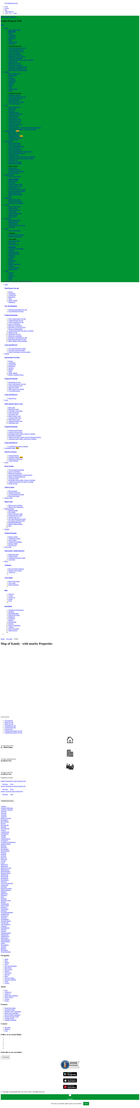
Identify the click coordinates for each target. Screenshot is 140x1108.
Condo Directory (13, 139)
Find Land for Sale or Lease (14, 404)
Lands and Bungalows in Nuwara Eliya (20, 151)
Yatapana (3, 946)
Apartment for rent (10, 727)
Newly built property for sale (17, 48)
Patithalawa (4, 893)
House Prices (12, 398)
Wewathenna (5, 945)
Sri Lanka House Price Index (17, 189)
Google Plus (19, 281)
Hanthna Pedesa (5, 844)
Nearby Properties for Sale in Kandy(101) (13, 781)
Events (10, 278)
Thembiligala (5, 919)
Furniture (11, 250)
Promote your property (15, 236)
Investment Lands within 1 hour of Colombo (21, 157)
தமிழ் (15, 13)
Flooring (11, 262)
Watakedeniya (5, 936)
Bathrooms (11, 255)
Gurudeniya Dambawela (8, 842)
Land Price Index (10, 1010)
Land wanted (12, 211)
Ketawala (3, 857)
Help (6, 10)
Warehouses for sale (14, 63)
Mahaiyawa (4, 864)
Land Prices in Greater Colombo (18, 446)
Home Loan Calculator (15, 201)
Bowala (3, 823)
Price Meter (11, 182)
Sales (2, 17)
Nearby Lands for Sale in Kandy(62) (12, 791)
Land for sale (8, 729)
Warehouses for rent (14, 95)
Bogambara (4, 820)
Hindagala (4, 847)
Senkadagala (4, 909)
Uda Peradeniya (5, 924)
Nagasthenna (5, 880)
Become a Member (10, 980)
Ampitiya (3, 806)
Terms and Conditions (11, 995)
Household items (13, 252)
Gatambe (3, 835)
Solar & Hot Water (14, 254)
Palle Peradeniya (6, 890)
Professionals (12, 261)
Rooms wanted (12, 215)
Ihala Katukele (5, 851)
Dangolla (3, 827)
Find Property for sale (12, 288)
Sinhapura (4, 910)
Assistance (8, 565)
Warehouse (11, 43)
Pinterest (25, 281)
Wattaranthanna (5, 940)
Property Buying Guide (15, 184)
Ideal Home (12, 247)
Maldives (7, 1029)
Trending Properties (14, 169)
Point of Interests (13, 244)
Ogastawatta (4, 885)
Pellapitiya (4, 895)
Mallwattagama (5, 871)
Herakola (3, 845)
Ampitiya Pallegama (7, 808)
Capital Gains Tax (13, 188)
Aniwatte (3, 813)
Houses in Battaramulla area (16, 153)
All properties (9, 720)
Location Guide (9, 1018)
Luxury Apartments (14, 53)
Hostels (10, 85)
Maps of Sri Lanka (14, 241)
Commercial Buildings (15, 213)
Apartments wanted (14, 210)
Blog (9, 196)
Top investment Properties (16, 146)
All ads (7, 983)
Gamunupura (5, 833)
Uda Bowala (4, 922)
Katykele (3, 856)
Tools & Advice (9, 487)
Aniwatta (3, 811)
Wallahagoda (5, 934)
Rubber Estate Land (14, 119)
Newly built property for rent (17, 97)
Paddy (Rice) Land (14, 122)
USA (6, 1031)
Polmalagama (5, 904)
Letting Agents (12, 223)
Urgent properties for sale (16, 51)
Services (7, 974)
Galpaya (3, 830)
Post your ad (8, 969)
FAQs (10, 279)
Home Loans (8, 198)
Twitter (13, 281)
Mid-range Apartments (15, 55)
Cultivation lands (13, 155)
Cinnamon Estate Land (15, 124)
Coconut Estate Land (14, 121)
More (6, 229)
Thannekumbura (6, 952)
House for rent (9, 724)
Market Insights (9, 175)
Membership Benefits (14, 193)
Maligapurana (5, 869)
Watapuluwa (4, 938)
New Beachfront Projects (16, 311)
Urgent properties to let (15, 98)
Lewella (3, 861)
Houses (10, 33)
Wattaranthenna (5, 941)
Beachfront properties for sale (17, 68)
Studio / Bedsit (12, 42)
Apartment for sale (10, 726)
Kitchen (10, 259)
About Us (7, 994)
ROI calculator (12, 168)
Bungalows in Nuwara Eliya (17, 56)
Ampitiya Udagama (7, 810)
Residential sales (13, 222)
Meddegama (4, 875)
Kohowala (4, 859)
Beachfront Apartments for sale (17, 67)
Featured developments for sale (17, 309)
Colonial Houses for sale (15, 49)
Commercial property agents (16, 225)
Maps (6, 976)
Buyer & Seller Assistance (16, 235)
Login (6, 6)
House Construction (14, 264)
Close (2, 25)
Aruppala (3, 815)
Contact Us (11, 276)
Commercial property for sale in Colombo (20, 60)
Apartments (11, 35)
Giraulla (3, 837)
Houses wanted (13, 208)
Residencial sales (13, 554)
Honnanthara (5, 849)
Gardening (11, 257)
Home (2, 639)
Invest (14, 17)
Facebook (7, 281)
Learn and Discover (11, 345)
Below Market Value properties (17, 70)
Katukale (3, 854)
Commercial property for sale (13, 731)
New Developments (11, 306)
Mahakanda (4, 866)
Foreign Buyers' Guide (15, 186)
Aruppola (3, 816)
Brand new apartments (15, 65)
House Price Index (14, 173)
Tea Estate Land (13, 117)
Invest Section (9, 466)
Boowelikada (5, 822)
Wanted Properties (11, 533)
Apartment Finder (12, 131)
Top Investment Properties (16, 470)
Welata (3, 943)
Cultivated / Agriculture (15, 114)
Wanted (7, 205)
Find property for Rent (12, 357)
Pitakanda (4, 899)
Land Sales (11, 227)
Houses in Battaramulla (15, 58)
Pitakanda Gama (6, 900)
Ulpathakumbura (6, 933)
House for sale (9, 722)
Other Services (12, 269)
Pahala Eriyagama (6, 888)
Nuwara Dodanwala (7, 883)
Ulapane (3, 931)
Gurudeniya (4, 840)
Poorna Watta (5, 905)
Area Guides (9, 577)
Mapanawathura (5, 873)
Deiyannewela (5, 828)
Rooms (10, 91)
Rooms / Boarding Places (16, 375)
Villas (10, 40)
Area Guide (11, 242)
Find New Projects (11, 452)
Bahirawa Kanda (6, 818)
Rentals (6, 17)
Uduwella (4, 929)
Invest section (9, 141)
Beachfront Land (13, 112)
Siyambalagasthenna (7, 912)
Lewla (3, 863)
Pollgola (3, 902)
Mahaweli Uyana (6, 868)
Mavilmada (4, 950)
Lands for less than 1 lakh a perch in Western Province (24, 127)
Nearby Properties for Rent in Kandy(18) (13, 786)
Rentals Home (12, 75)
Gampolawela (5, 832)
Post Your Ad (9, 11)
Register (7, 8)
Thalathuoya (4, 916)
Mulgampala (4, 878)
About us (11, 273)
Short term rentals (13, 100)
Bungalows (11, 38)
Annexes (11, 84)
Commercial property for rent (13, 732)
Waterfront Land (13, 126)
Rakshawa (4, 907)
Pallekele (3, 892)
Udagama (4, 926)
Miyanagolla (4, 876)
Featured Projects (13, 134)
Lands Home (12, 109)
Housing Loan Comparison (13, 1011)
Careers (10, 274)
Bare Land (11, 110)
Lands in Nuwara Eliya (15, 432)
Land (10, 17)
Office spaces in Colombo (16, 102)
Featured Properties (11, 315)
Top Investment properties (16, 171)
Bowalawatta (5, 825)
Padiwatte (4, 887)
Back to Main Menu (14, 30)
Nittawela (4, 881)
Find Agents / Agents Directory (14, 551)
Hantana (3, 948)
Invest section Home (14, 145)
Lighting (11, 266)
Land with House (13, 115)
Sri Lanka (9, 639)
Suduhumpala (5, 914)
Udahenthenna (5, 928)
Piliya (2, 897)
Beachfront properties (14, 163)
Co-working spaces (14, 103)
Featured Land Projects (15, 138)
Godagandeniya (5, 839)
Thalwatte (4, 917)
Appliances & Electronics (16, 249)
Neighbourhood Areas (7, 801)
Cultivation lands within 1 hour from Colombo (22, 129)
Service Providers (13, 267)
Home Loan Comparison (15, 203)
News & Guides (9, 978)
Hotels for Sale (12, 61)
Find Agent (8, 218)
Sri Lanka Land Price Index (16, 191)
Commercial (12, 37)
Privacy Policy (9, 997)
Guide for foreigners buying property (19, 352)
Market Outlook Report (15, 194)
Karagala (3, 852)
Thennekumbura (6, 921)
